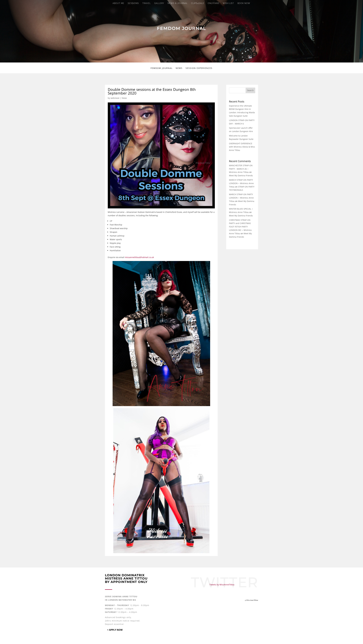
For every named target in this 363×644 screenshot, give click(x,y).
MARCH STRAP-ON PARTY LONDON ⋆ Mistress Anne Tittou (241, 183)
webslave (115, 98)
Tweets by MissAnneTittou (221, 584)
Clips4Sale (197, 3)
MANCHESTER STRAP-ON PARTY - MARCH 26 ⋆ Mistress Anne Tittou (241, 169)
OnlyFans (213, 3)
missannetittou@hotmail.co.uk (139, 257)
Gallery (159, 3)
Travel (146, 3)
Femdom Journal (162, 68)
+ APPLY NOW (115, 629)
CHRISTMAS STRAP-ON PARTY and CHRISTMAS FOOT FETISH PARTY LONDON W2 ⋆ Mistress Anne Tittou (240, 227)
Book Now (244, 3)
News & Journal (178, 3)
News (179, 68)
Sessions (133, 3)
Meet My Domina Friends (241, 175)
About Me (118, 3)
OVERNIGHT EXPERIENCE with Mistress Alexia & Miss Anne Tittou (242, 147)
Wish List (228, 3)
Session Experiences (199, 68)
